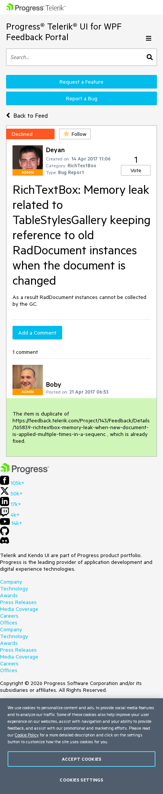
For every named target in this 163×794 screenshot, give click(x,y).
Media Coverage (19, 609)
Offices (8, 622)
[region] (81, 746)
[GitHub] (4, 533)
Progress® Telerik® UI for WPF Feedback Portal (64, 31)
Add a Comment (37, 332)
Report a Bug (81, 98)
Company (11, 581)
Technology (14, 588)
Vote (135, 170)
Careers (9, 615)
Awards (9, 595)
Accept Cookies (81, 759)
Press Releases (18, 602)
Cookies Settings (81, 780)
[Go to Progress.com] (24, 472)
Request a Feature (81, 81)
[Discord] (4, 542)
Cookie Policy (27, 735)
